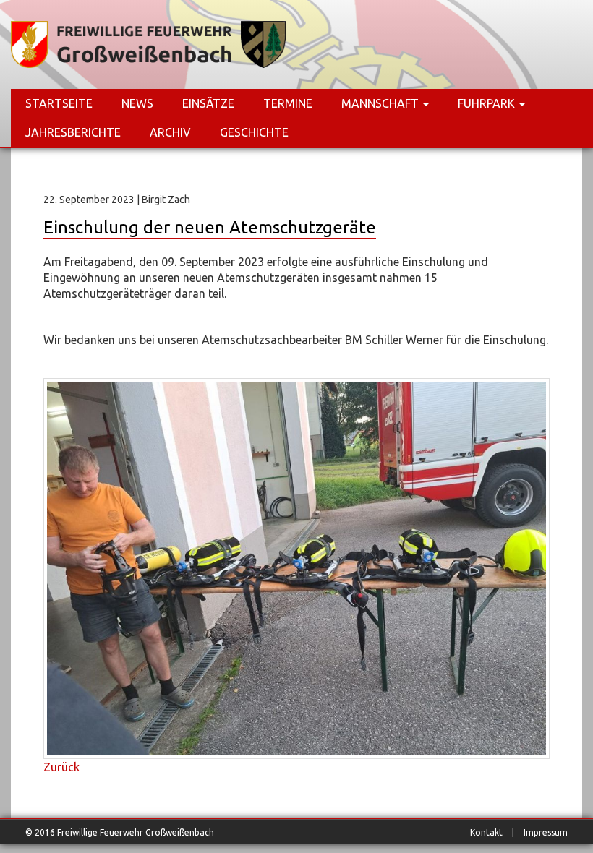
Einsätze (208, 103)
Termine (287, 103)
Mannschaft (381, 103)
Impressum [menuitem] (546, 832)
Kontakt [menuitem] (486, 832)
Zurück (61, 766)
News (137, 103)
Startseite (59, 103)
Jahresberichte (73, 132)
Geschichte (254, 132)
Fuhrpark (488, 103)
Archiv (170, 132)
